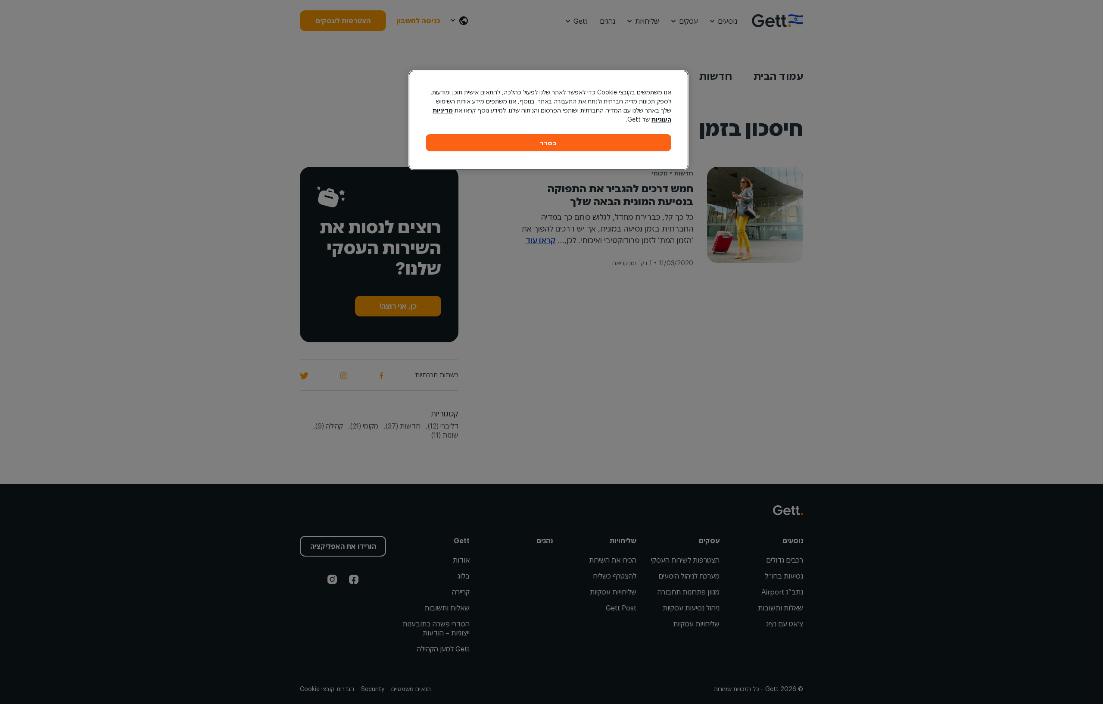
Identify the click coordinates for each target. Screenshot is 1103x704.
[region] (548, 120)
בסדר (548, 143)
